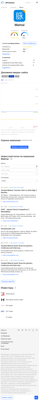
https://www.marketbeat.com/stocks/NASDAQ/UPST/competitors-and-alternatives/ (11, 221)
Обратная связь (6, 339)
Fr (29, 330)
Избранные (6, 336)
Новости (3, 330)
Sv (37, 330)
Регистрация (5, 349)
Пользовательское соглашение (7, 342)
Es (26, 330)
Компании (4, 333)
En (22, 330)
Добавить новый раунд (19, 147)
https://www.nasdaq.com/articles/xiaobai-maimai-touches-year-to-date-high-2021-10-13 (11, 201)
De (19, 330)
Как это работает (30, 43)
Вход (2, 346)
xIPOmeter (10, 3)
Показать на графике (18, 187)
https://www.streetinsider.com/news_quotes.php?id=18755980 (11, 238)
